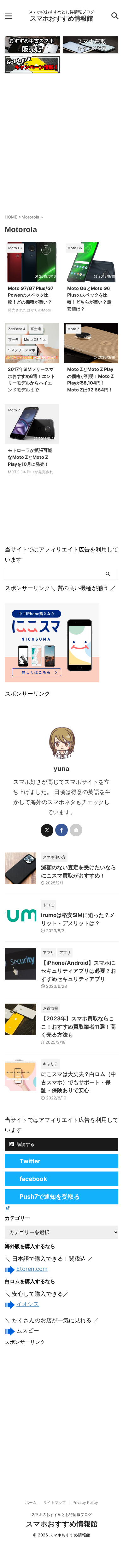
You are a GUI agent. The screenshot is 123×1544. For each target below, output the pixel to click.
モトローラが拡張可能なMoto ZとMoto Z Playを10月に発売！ (30, 456)
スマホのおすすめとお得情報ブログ (61, 1514)
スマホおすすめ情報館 (61, 18)
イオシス (27, 1304)
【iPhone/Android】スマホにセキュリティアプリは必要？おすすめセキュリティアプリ (78, 971)
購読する (24, 1144)
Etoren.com (32, 1268)
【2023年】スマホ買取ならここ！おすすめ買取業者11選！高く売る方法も (78, 1026)
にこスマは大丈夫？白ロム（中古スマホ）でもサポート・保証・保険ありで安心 (78, 1082)
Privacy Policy (85, 1502)
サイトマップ (54, 1502)
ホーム (31, 1502)
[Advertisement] (61, 142)
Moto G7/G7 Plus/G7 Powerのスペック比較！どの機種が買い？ (31, 295)
